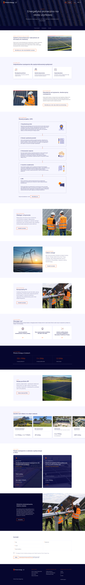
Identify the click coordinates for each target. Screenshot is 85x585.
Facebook (62, 572)
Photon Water (33, 574)
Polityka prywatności (22, 557)
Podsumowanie (37, 28)
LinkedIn (61, 571)
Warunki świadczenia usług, (29, 557)
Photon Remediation (34, 572)
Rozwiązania (44, 28)
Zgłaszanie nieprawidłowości (50, 572)
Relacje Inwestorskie (34, 575)
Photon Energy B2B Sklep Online (36, 571)
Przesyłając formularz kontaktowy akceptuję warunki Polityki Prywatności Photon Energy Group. (32, 553)
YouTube (61, 575)
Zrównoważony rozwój (49, 574)
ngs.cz (65, 579)
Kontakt (49, 28)
